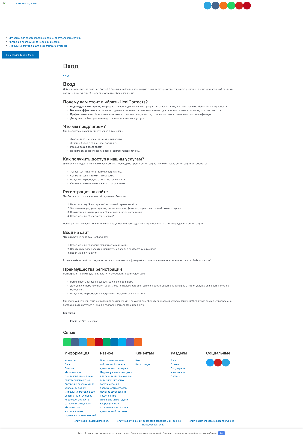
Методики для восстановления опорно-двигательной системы (45, 37)
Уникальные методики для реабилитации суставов (38, 45)
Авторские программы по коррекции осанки (34, 41)
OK (221, 433)
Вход (66, 75)
